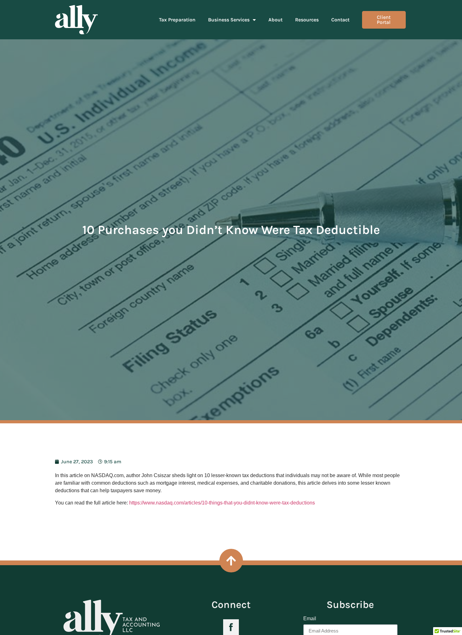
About (275, 20)
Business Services (229, 20)
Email (309, 618)
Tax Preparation (177, 20)
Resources (307, 20)
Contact (340, 20)
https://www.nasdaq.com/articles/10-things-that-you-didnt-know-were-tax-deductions (222, 502)
